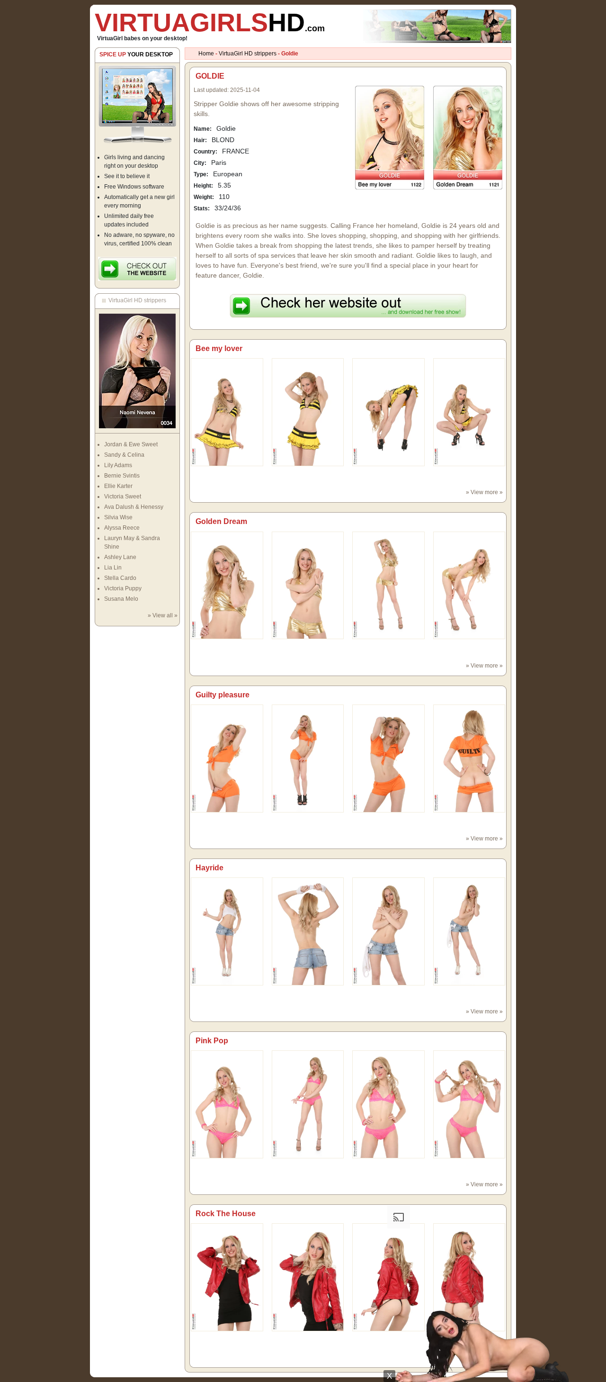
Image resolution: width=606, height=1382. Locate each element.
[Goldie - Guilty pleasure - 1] (308, 758)
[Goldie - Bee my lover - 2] (388, 411)
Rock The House (226, 1214)
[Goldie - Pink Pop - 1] (308, 1104)
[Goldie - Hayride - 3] (469, 931)
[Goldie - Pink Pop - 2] (388, 1104)
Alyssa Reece (122, 527)
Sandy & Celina (124, 455)
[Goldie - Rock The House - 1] (308, 1277)
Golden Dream (221, 521)
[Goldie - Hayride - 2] (388, 931)
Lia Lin (113, 567)
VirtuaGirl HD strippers (247, 53)
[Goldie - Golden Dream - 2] (388, 585)
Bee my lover (219, 348)
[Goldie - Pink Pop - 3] (469, 1104)
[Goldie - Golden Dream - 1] (308, 585)
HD (210, 22)
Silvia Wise (118, 517)
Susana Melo (121, 599)
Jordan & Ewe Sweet (131, 444)
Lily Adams (118, 465)
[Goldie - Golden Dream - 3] (469, 585)
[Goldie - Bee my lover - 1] (308, 411)
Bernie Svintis (122, 475)
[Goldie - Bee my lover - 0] (227, 411)
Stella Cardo (120, 578)
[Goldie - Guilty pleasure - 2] (388, 758)
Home (206, 53)
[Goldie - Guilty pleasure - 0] (227, 758)
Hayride (209, 868)
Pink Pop (212, 1041)
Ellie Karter (118, 486)
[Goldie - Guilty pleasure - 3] (469, 758)
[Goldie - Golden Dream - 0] (227, 585)
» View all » (163, 615)
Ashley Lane (120, 557)
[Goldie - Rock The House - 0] (227, 1277)
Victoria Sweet (122, 496)
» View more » (484, 492)
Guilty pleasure (223, 695)
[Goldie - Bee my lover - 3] (469, 411)
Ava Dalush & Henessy (133, 507)
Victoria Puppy (123, 588)
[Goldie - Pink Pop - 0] (227, 1104)
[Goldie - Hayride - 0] (227, 931)
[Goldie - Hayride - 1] (308, 931)
